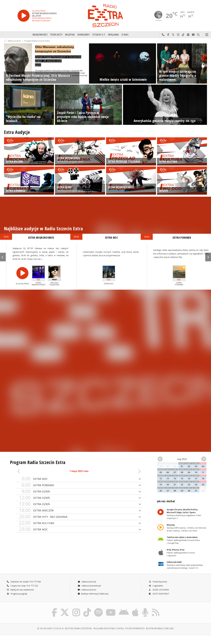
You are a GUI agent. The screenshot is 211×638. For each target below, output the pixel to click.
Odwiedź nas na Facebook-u (168, 34)
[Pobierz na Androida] (123, 608)
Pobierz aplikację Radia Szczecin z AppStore (181, 552)
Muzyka (70, 34)
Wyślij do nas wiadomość (193, 34)
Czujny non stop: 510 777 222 (24, 585)
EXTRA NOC (35, 479)
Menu (207, 34)
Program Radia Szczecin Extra (37, 41)
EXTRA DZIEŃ (36, 491)
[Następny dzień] (129, 471)
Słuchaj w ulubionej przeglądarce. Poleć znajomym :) (184, 514)
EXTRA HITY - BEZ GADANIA (43, 517)
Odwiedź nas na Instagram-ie (178, 34)
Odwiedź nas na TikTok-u (183, 34)
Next (208, 257)
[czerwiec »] (202, 459)
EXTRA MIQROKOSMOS (41, 237)
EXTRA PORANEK (38, 485)
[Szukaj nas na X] (65, 608)
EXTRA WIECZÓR (36, 510)
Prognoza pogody (18, 593)
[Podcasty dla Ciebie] (145, 608)
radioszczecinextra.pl (91, 585)
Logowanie (157, 585)
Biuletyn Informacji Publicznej (94, 593)
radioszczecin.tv (88, 589)
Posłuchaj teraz (159, 581)
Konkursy (84, 34)
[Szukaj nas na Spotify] (98, 608)
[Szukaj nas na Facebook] (54, 608)
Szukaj (198, 34)
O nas (125, 34)
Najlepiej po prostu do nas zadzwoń (163, 34)
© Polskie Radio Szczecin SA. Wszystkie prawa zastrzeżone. (64, 628)
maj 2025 (182, 459)
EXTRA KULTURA (36, 523)
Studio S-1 (98, 34)
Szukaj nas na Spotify (188, 34)
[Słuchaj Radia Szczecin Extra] (23, 16)
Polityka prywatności (135, 628)
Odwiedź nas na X (173, 34)
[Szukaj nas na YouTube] (110, 608)
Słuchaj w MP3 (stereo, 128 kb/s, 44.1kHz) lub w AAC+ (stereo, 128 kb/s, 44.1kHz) (186, 528)
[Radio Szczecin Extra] (105, 15)
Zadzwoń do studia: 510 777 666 (25, 581)
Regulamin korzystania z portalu (108, 628)
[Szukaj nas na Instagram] (76, 608)
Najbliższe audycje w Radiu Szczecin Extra (43, 228)
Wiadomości (40, 34)
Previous (3, 257)
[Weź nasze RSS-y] (155, 608)
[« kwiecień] (161, 459)
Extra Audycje (17, 132)
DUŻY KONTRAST (160, 593)
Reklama (113, 34)
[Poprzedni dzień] (28, 471)
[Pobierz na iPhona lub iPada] (135, 608)
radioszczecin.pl (88, 581)
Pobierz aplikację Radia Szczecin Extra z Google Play (183, 540)
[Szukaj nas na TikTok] (87, 608)
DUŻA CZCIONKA (160, 589)
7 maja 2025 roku (78, 471)
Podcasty (56, 34)
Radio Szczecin (14, 41)
